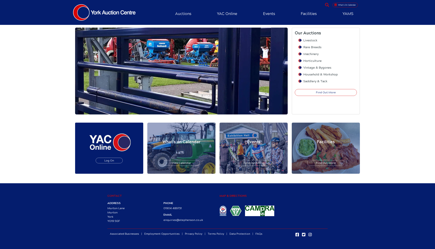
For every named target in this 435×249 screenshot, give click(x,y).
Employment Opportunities (162, 234)
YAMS (348, 13)
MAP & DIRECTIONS (233, 195)
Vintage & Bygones (317, 67)
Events (269, 13)
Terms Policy (216, 234)
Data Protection (239, 234)
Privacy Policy (193, 234)
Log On (109, 160)
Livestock (310, 40)
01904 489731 (172, 208)
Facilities (309, 13)
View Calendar (181, 163)
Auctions (183, 13)
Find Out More (326, 92)
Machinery (311, 54)
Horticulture (312, 60)
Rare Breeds (312, 47)
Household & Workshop (320, 74)
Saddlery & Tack (315, 81)
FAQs (258, 234)
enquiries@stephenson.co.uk (183, 220)
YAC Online (227, 13)
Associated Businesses (124, 234)
